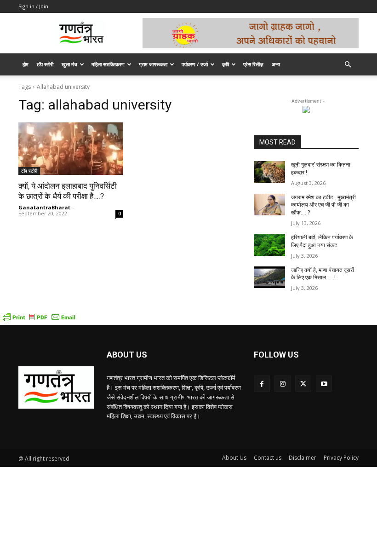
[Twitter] (303, 383)
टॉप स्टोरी (45, 64)
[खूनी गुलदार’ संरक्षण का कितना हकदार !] (269, 172)
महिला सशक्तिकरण (108, 64)
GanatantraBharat (44, 207)
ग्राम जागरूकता (153, 64)
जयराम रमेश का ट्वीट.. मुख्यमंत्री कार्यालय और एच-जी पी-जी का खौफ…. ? (323, 205)
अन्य (276, 64)
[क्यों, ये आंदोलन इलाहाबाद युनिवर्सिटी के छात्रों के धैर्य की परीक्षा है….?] (70, 148)
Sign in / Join (33, 6)
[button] (348, 64)
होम (26, 64)
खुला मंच (69, 64)
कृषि (225, 64)
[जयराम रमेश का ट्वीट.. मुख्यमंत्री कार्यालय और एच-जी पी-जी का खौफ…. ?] (269, 205)
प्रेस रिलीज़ (253, 64)
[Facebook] (262, 383)
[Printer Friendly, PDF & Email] (39, 320)
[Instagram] (282, 383)
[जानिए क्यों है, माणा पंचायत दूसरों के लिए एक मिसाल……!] (269, 277)
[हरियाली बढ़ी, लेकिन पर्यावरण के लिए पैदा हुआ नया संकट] (269, 245)
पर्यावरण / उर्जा (195, 64)
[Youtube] (324, 383)
